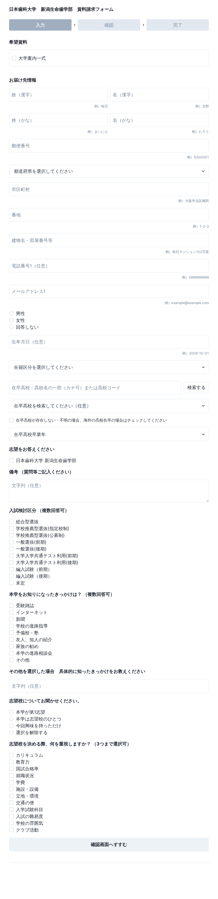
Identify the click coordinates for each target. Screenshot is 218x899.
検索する (196, 387)
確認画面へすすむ (109, 844)
